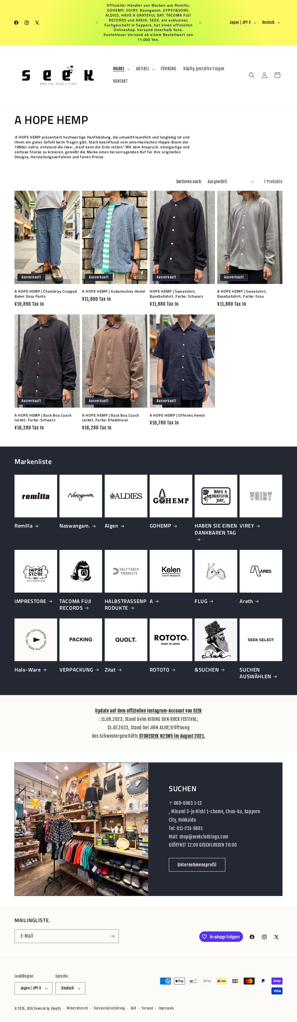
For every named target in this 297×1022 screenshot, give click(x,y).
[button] (121, 69)
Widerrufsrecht (77, 1008)
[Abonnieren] (112, 936)
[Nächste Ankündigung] (200, 22)
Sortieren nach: (189, 181)
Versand (147, 1008)
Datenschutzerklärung (109, 1008)
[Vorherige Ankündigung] (96, 22)
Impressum (166, 1008)
